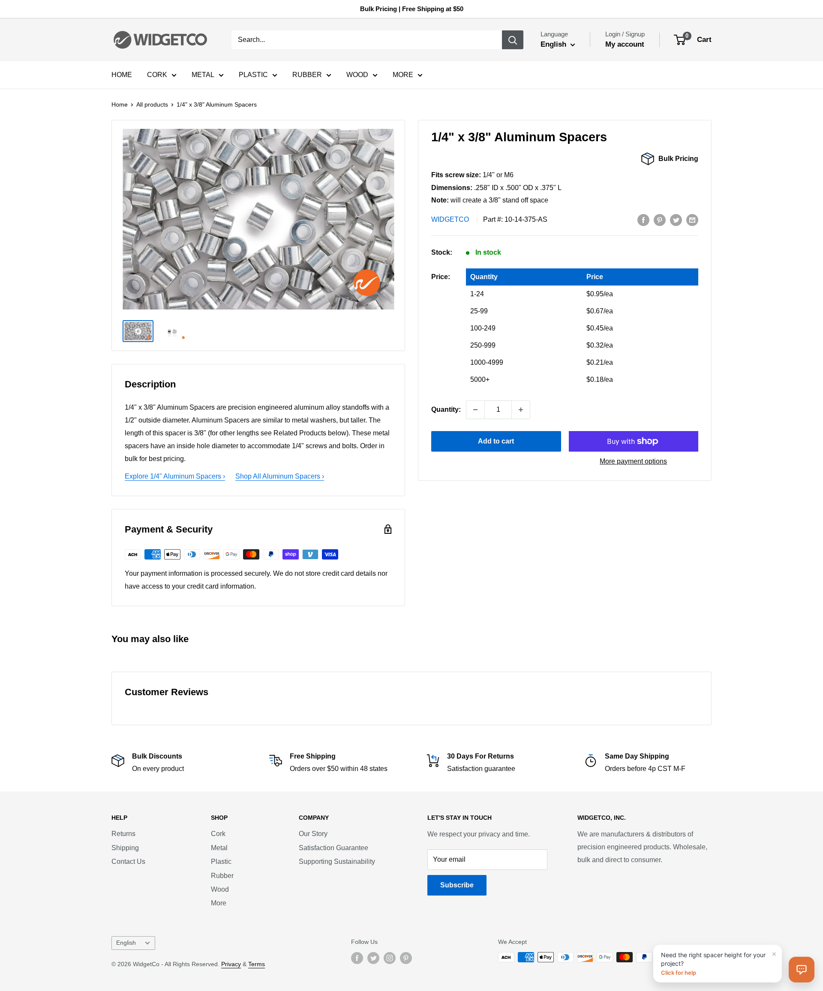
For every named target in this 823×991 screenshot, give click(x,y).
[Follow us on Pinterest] (406, 958)
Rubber (222, 875)
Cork (218, 833)
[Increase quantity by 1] (521, 410)
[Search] (512, 39)
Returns (123, 833)
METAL (203, 74)
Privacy (231, 964)
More (218, 903)
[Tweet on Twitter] (676, 219)
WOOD (357, 74)
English (126, 943)
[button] (801, 969)
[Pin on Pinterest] (660, 219)
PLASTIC (253, 74)
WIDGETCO (450, 219)
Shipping (125, 847)
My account (624, 44)
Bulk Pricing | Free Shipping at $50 (411, 8)
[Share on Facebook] (643, 219)
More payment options (633, 461)
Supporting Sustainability (337, 861)
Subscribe (457, 885)
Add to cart (496, 441)
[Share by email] (692, 219)
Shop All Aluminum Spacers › (279, 476)
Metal (219, 847)
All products (152, 104)
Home (119, 104)
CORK (157, 74)
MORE (403, 74)
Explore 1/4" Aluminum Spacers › (175, 476)
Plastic (221, 861)
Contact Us (128, 861)
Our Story (313, 833)
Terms (256, 964)
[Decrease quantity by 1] (475, 410)
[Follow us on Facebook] (357, 958)
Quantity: (446, 409)
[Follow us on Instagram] (390, 958)
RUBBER (307, 74)
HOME (121, 74)
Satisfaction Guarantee (333, 847)
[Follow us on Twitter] (373, 958)
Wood (220, 889)
